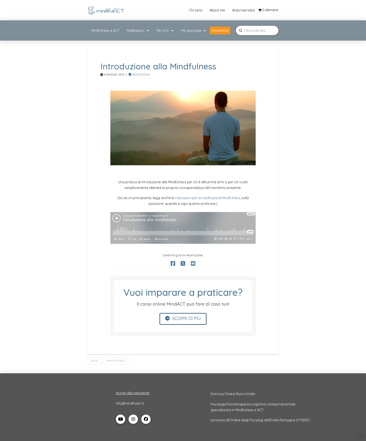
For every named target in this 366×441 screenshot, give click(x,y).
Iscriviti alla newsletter (133, 393)
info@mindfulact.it (130, 403)
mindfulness (115, 360)
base (94, 360)
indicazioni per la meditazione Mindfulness (207, 198)
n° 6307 (302, 420)
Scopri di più (186, 318)
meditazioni (140, 74)
